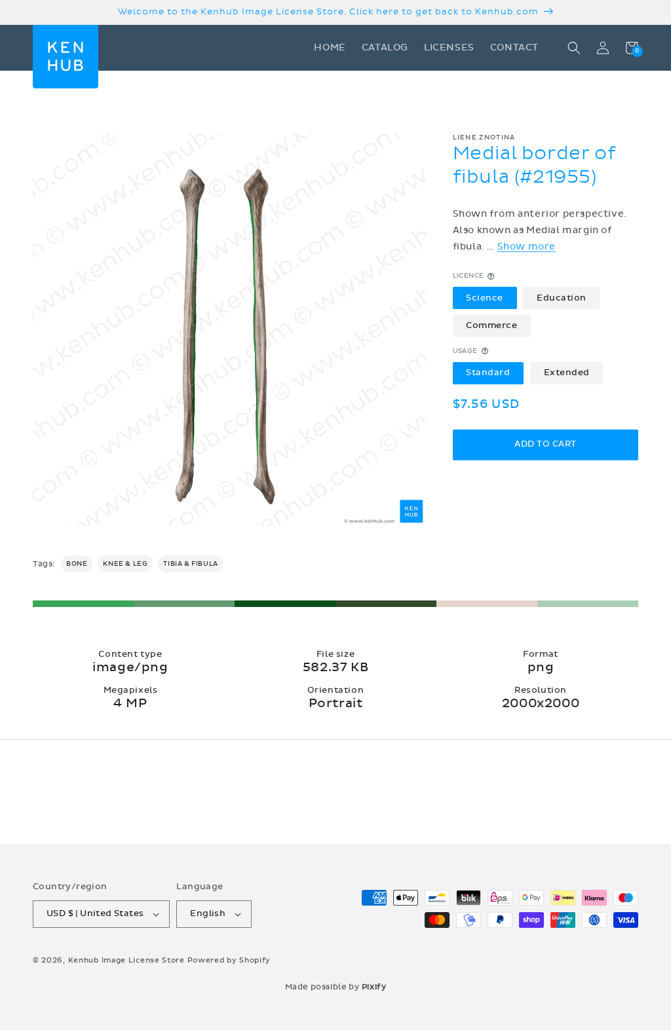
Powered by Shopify (229, 960)
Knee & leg (125, 564)
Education (561, 298)
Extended (567, 372)
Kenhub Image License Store (126, 960)
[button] (574, 47)
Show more (526, 246)
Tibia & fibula (190, 564)
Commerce (491, 325)
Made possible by (336, 986)
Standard (488, 372)
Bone (76, 564)
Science (484, 298)
